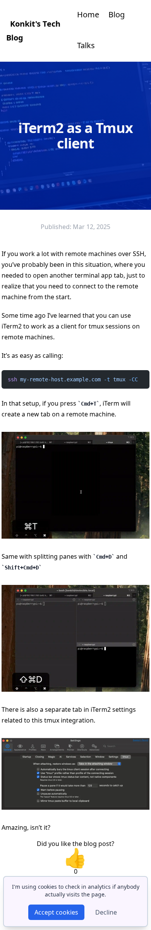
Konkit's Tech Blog (33, 31)
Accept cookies (56, 912)
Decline (106, 912)
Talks (86, 45)
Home (88, 14)
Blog (116, 14)
